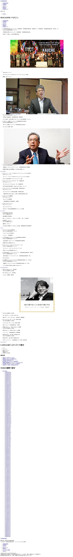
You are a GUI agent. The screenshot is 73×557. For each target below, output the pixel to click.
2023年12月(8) (8, 410)
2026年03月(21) (8, 378)
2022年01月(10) (8, 438)
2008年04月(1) (8, 536)
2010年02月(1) (8, 523)
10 (4, 267)
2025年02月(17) (8, 393)
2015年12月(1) (8, 482)
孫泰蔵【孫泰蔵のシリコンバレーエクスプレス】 (13, 362)
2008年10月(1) (8, 532)
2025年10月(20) (8, 384)
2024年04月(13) (8, 405)
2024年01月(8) (8, 409)
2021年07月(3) (8, 442)
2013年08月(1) (8, 498)
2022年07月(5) (8, 430)
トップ (4, 13)
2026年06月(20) (8, 374)
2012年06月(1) (8, 506)
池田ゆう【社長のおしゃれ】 (9, 357)
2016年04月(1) (8, 480)
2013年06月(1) (8, 499)
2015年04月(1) (8, 487)
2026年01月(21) (8, 380)
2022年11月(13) (8, 426)
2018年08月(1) (8, 464)
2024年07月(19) (8, 402)
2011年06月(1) (8, 513)
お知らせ (4, 6)
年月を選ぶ (5, 371)
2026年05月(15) (8, 375)
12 (6, 267)
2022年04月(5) (8, 434)
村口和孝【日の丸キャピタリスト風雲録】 (11, 363)
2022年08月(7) (8, 429)
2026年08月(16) (8, 372)
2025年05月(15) (8, 390)
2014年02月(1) (8, 494)
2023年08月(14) (8, 415)
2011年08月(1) (8, 512)
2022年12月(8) (8, 424)
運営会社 (4, 7)
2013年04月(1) (8, 500)
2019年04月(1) (8, 459)
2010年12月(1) (8, 517)
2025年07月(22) (8, 387)
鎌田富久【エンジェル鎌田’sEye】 (10, 358)
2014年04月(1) (8, 493)
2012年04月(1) (8, 507)
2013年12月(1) (8, 495)
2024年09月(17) (8, 399)
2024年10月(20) (8, 398)
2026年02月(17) (8, 379)
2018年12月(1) (8, 462)
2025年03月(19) (8, 392)
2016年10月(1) (8, 476)
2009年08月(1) (8, 526)
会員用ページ (5, 9)
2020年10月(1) (8, 448)
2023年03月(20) (8, 421)
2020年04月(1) (8, 452)
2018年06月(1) (8, 465)
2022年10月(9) (8, 427)
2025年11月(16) (8, 383)
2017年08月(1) (8, 470)
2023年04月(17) (8, 420)
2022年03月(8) (8, 435)
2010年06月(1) (8, 520)
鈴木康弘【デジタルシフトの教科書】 (10, 361)
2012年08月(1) (8, 505)
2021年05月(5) (8, 444)
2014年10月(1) (8, 490)
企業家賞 (4, 4)
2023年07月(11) (8, 416)
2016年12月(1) (8, 475)
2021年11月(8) (8, 440)
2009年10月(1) (8, 525)
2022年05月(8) (8, 433)
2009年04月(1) (8, 529)
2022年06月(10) (8, 432)
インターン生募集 (6, 549)
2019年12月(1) (8, 454)
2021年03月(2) (8, 445)
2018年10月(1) (8, 463)
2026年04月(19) (8, 377)
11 (5, 267)
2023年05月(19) (8, 418)
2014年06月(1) (8, 492)
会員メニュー (5, 547)
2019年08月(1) (8, 457)
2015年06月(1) (8, 486)
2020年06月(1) (8, 451)
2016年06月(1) (8, 478)
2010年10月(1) (8, 518)
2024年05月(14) (8, 404)
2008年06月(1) (8, 535)
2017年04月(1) (8, 472)
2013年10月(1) (8, 496)
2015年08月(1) (8, 484)
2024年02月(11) (8, 408)
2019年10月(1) (8, 456)
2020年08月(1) (8, 450)
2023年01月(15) (8, 423)
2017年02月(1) (8, 474)
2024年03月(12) (8, 406)
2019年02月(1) (8, 460)
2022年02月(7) (8, 436)
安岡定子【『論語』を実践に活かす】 (10, 364)
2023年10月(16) (8, 412)
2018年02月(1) (8, 466)
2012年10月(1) (8, 504)
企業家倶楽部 (5, 3)
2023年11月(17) (8, 411)
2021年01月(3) (8, 446)
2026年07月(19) (8, 373)
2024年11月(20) (8, 397)
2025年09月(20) (8, 385)
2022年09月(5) (8, 428)
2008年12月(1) (8, 531)
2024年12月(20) (8, 396)
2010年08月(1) (8, 519)
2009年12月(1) (8, 524)
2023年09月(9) (8, 414)
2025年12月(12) (8, 381)
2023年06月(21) (8, 417)
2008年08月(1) (8, 533)
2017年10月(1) (8, 469)
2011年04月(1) (8, 514)
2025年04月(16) (8, 391)
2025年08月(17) (8, 386)
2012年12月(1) (8, 502)
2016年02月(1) (8, 481)
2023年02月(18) (8, 422)
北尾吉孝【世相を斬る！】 (8, 360)
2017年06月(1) (8, 471)
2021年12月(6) (8, 439)
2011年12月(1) (8, 510)
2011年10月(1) (8, 511)
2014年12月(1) (8, 489)
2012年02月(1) (8, 508)
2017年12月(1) (8, 468)
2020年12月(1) (8, 447)
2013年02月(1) (8, 501)
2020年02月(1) (8, 453)
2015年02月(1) (8, 488)
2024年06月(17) (8, 403)
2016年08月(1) (8, 477)
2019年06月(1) (8, 458)
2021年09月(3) (8, 441)
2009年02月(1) (8, 530)
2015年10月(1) (8, 483)
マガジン (4, 5)
